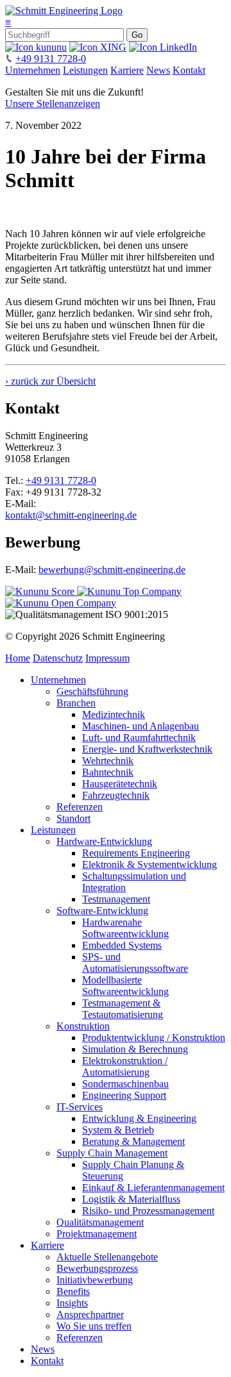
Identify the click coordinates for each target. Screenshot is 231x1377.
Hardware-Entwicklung (104, 841)
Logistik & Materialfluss (131, 1199)
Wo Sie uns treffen (94, 1326)
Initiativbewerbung (94, 1279)
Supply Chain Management (111, 1153)
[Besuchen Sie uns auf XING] (97, 47)
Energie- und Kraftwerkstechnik (147, 749)
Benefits (73, 1291)
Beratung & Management (133, 1141)
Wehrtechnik (107, 760)
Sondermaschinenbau (125, 1083)
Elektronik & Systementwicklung (149, 864)
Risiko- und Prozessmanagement (148, 1210)
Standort (73, 818)
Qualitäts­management (100, 1222)
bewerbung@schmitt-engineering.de (111, 569)
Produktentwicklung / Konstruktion (153, 1037)
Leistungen (85, 70)
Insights (72, 1303)
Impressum (107, 658)
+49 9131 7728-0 (50, 58)
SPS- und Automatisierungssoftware (135, 962)
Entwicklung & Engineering (139, 1118)
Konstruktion (83, 1026)
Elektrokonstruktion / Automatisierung (124, 1066)
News (158, 70)
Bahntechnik (107, 772)
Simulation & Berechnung (135, 1049)
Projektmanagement (96, 1233)
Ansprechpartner (90, 1314)
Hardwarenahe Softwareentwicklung (125, 928)
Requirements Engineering (136, 852)
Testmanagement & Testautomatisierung (122, 1008)
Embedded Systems (122, 945)
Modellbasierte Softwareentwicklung (125, 985)
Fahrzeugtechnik (116, 795)
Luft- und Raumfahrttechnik (139, 737)
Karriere (127, 70)
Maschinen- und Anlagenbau (140, 726)
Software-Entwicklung (102, 910)
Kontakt (189, 70)
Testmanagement (116, 899)
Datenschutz (58, 658)
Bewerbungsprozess (97, 1268)
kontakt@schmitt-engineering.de (71, 515)
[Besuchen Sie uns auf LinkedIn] (163, 47)
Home (17, 658)
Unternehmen (32, 70)
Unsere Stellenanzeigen (52, 103)
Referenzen (79, 806)
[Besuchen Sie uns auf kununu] (36, 47)
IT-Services (79, 1106)
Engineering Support (124, 1095)
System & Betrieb (118, 1129)
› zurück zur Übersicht (50, 381)
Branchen (76, 702)
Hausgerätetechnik (119, 783)
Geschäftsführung (92, 691)
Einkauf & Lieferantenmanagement (153, 1187)
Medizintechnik (113, 714)
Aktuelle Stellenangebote (107, 1256)
